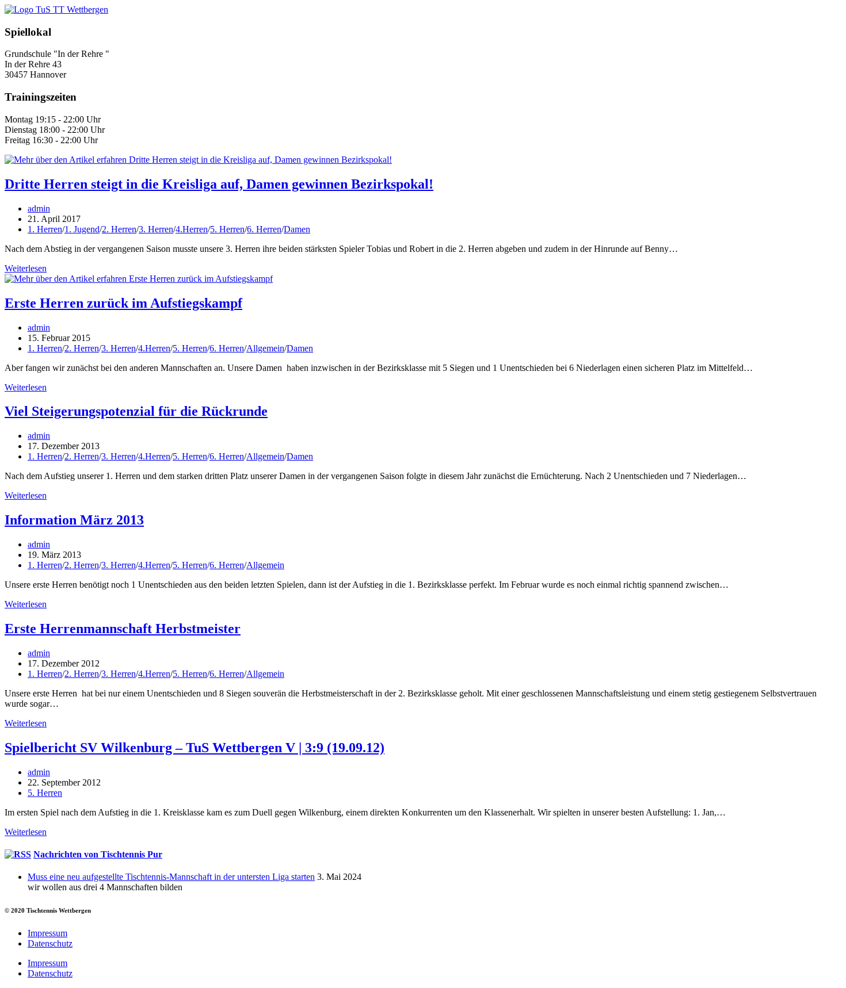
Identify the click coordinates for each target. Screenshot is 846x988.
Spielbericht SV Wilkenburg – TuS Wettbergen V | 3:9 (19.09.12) (194, 747)
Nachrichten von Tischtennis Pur (97, 854)
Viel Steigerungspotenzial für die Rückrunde (136, 411)
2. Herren (119, 229)
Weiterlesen (26, 268)
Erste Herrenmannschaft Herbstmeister (123, 628)
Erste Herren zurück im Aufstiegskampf (123, 303)
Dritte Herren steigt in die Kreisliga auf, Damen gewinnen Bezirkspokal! (219, 184)
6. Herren (264, 229)
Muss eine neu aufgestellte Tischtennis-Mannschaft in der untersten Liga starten (171, 877)
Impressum (47, 933)
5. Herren (227, 229)
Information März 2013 (74, 519)
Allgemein (265, 348)
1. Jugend (82, 229)
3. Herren (156, 229)
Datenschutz (50, 943)
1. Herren (45, 229)
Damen (297, 229)
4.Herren (192, 229)
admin (39, 208)
